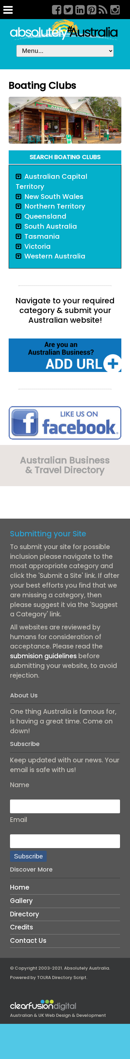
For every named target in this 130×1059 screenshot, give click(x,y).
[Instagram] (113, 9)
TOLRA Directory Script (61, 977)
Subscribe (28, 856)
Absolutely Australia (86, 968)
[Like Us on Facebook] (65, 422)
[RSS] (101, 9)
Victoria (37, 246)
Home (19, 887)
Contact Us (28, 940)
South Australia (50, 226)
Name (19, 784)
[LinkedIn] (78, 9)
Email (18, 819)
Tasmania (42, 236)
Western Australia (54, 256)
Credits (21, 927)
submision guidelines (43, 656)
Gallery (21, 900)
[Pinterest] (89, 9)
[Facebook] (54, 9)
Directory (24, 914)
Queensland (45, 216)
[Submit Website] (65, 354)
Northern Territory (54, 206)
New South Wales (53, 196)
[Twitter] (66, 9)
